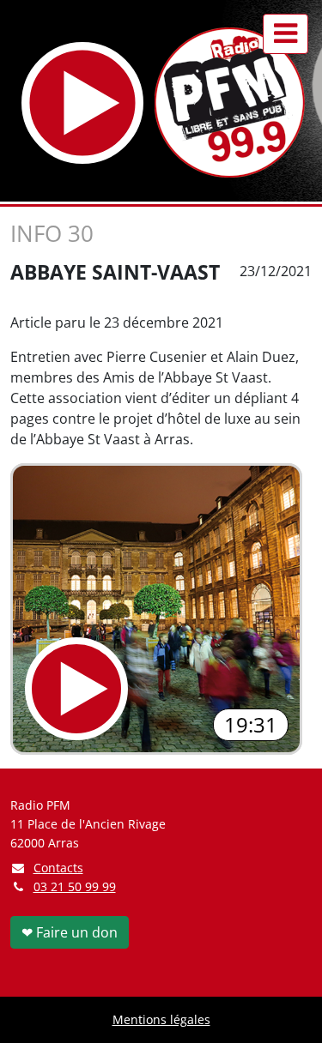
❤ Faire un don (69, 932)
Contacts (58, 867)
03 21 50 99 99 (74, 886)
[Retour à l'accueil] (230, 102)
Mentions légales (161, 1019)
